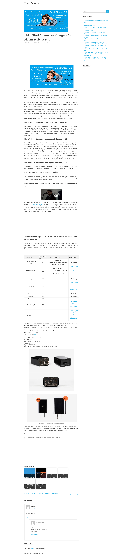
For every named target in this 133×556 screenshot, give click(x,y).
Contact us (104, 3)
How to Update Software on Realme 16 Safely (96, 52)
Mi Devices (85, 3)
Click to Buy (74, 301)
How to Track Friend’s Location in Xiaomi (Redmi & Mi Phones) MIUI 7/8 (42, 493)
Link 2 (73, 270)
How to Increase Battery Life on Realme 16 (95, 57)
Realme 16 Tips (89, 30)
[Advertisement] (51, 53)
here (35, 334)
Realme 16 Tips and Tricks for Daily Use (95, 42)
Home (60, 3)
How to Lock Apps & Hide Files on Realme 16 (96, 43)
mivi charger (73, 273)
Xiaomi (46, 42)
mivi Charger (73, 298)
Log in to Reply (30, 517)
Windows (77, 3)
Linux (70, 3)
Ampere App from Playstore (35, 204)
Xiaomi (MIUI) (95, 3)
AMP (65, 3)
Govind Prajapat (38, 42)
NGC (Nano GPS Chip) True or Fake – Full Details (66, 495)
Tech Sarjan (31, 3)
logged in (33, 548)
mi (44, 42)
